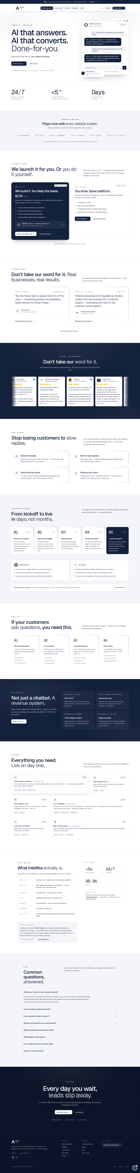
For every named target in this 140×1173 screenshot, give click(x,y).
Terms (127, 1166)
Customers (75, 8)
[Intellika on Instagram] (16, 1157)
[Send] (124, 68)
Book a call (85, 1153)
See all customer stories (69, 331)
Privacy (121, 1166)
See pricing (33, 64)
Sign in (108, 8)
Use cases (65, 1153)
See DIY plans (81, 219)
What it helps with (47, 8)
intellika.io (14, 1153)
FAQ (82, 8)
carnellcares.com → (59, 291)
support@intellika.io (43, 939)
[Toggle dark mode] (102, 8)
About (84, 1147)
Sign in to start (119, 587)
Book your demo (62, 1112)
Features (64, 1147)
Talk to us (93, 2)
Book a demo (118, 8)
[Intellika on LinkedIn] (12, 1157)
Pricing (67, 8)
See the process (45, 234)
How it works (58, 8)
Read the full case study (23, 321)
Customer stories (87, 1144)
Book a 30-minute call (24, 234)
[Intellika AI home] (20, 8)
